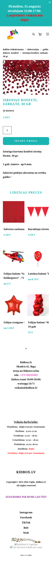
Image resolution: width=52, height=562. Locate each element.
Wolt (26, 532)
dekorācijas (33, 49)
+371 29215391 (29, 375)
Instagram (26, 512)
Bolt (26, 527)
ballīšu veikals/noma (13, 49)
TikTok (26, 522)
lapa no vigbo (26, 555)
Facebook (26, 517)
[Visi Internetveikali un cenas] (26, 547)
